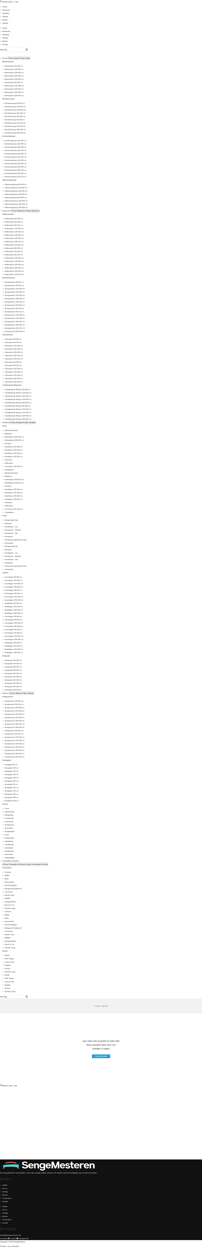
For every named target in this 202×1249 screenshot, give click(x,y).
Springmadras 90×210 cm (14, 285)
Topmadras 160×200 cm (14, 352)
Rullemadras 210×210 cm (14, 245)
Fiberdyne (8, 460)
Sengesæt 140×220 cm (13, 663)
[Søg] (27, 49)
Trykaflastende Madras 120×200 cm (18, 393)
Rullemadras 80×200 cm (14, 219)
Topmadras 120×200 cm (14, 346)
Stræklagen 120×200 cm (14, 607)
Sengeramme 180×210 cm (14, 724)
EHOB (7, 955)
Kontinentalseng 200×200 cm (15, 154)
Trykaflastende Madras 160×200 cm (18, 399)
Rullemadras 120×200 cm (14, 228)
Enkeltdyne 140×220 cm (14, 456)
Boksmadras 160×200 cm (14, 76)
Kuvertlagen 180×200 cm (14, 600)
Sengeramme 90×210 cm (14, 704)
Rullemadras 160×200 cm (14, 235)
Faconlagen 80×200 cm (13, 577)
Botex (7, 879)
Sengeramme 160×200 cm (14, 717)
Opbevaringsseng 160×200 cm (16, 191)
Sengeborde (9, 825)
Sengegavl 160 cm (11, 774)
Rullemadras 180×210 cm (14, 242)
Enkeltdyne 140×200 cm (14, 453)
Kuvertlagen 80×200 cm (13, 590)
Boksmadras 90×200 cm (14, 66)
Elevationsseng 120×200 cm (15, 106)
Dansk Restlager (11, 885)
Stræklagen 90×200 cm (13, 603)
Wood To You (9, 905)
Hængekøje (9, 815)
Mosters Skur (9, 895)
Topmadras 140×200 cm (14, 349)
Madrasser (6, 10)
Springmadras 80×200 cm (14, 282)
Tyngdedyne (9, 470)
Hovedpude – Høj (11, 533)
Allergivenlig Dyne (11, 430)
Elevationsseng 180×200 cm (15, 116)
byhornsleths (9, 882)
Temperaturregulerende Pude (16, 540)
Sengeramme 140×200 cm (14, 714)
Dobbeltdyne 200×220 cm (14, 440)
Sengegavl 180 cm (11, 778)
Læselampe (9, 821)
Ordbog (5, 23)
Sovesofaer (9, 828)
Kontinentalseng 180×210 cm (15, 150)
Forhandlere (6, 1198)
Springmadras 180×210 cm (15, 302)
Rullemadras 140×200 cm (14, 232)
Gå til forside (101, 1056)
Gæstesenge (9, 812)
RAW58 (7, 898)
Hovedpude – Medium (13, 530)
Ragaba (8, 965)
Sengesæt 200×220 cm (13, 670)
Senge (4, 7)
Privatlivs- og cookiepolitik (9, 1246)
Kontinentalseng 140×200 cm (15, 140)
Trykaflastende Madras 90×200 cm (17, 389)
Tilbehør (5, 16)
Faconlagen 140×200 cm (14, 584)
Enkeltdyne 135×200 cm (14, 447)
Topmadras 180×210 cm (14, 359)
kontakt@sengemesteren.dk (10, 1235)
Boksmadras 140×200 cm (14, 72)
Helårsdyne (9, 463)
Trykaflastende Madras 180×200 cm (18, 403)
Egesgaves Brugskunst (13, 889)
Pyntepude (9, 536)
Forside (97, 1006)
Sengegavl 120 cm (11, 768)
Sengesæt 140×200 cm (13, 660)
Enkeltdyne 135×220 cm (14, 450)
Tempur (7, 968)
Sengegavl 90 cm (11, 765)
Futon (7, 808)
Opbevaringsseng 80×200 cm (16, 184)
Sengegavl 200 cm (11, 781)
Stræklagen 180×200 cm (14, 613)
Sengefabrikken (10, 902)
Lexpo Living (9, 962)
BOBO (7, 875)
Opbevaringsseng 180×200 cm (16, 194)
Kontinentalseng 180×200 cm (15, 147)
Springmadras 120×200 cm (15, 289)
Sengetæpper (10, 831)
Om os (4, 1188)
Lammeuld (9, 892)
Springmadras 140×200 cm (15, 292)
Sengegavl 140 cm (11, 771)
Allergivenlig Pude (11, 520)
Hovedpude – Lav (11, 527)
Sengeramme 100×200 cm (14, 708)
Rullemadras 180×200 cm (14, 238)
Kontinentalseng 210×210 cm (15, 157)
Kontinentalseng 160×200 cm (15, 144)
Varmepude (9, 543)
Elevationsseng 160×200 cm (15, 113)
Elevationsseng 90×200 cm (15, 103)
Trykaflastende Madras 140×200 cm (18, 396)
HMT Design (9, 959)
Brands (5, 20)
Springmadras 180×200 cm (15, 298)
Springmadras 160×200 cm (15, 295)
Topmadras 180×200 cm (14, 355)
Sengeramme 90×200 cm (14, 701)
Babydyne (8, 434)
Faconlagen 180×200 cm (14, 587)
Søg (1, 50)
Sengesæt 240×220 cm (13, 673)
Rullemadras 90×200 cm (14, 222)
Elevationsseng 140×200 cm (15, 110)
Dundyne (8, 443)
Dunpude (8, 523)
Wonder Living (10, 908)
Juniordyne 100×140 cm (14, 466)
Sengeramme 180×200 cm (14, 721)
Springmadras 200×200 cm (15, 305)
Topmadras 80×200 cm (13, 339)
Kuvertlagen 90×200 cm (13, 593)
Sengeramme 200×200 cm (14, 727)
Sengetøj (5, 13)
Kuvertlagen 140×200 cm (14, 597)
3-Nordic (8, 872)
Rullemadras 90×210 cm (14, 225)
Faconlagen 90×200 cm (13, 580)
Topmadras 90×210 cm (13, 342)
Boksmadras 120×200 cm (14, 69)
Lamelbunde (9, 818)
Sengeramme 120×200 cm (14, 711)
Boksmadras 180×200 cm (14, 79)
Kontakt (5, 1201)
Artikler (4, 1185)
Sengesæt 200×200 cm (13, 667)
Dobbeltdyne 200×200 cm (14, 437)
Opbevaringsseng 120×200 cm (16, 188)
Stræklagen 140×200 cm (14, 610)
